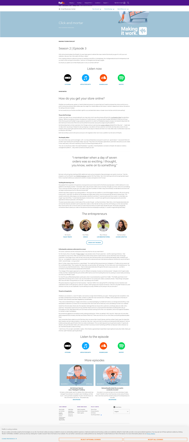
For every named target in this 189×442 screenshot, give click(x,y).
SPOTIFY (121, 84)
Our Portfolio (61, 411)
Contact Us (70, 415)
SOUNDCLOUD (103, 84)
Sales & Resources (122, 9)
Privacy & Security (95, 411)
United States (118, 407)
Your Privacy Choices (95, 414)
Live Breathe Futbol (116, 117)
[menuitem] (97, 9)
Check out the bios (94, 242)
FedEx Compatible (81, 409)
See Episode (76, 399)
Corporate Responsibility (71, 412)
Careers (60, 415)
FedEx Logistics (80, 412)
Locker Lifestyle (105, 125)
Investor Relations (61, 413)
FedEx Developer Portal (82, 411)
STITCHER (68, 84)
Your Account (95, 9)
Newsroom (70, 414)
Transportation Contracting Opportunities (62, 418)
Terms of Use (93, 409)
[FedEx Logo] (63, 3)
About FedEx (61, 409)
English (117, 411)
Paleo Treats (67, 237)
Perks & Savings (108, 9)
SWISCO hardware (81, 176)
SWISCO (85, 237)
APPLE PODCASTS (85, 84)
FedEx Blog (70, 409)
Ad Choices (93, 412)
